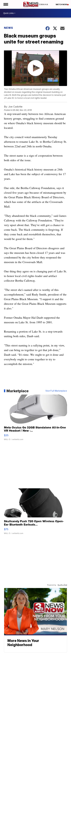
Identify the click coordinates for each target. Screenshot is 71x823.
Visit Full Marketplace (56, 391)
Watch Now (61, 4)
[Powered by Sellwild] (62, 585)
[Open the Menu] (5, 4)
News (8, 27)
